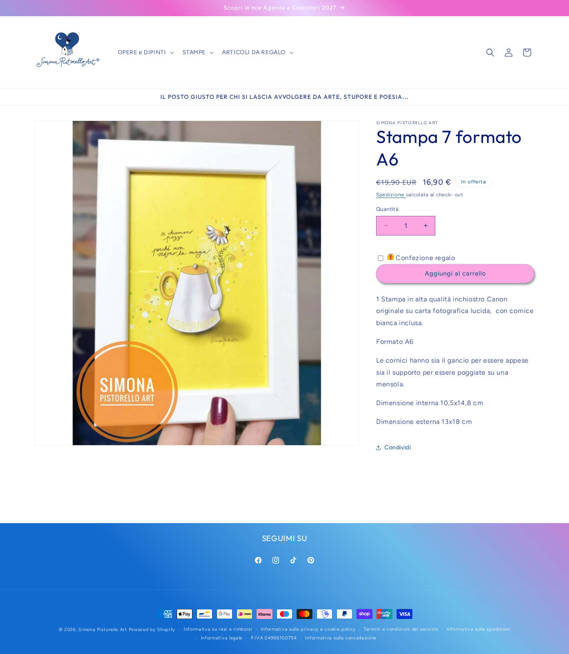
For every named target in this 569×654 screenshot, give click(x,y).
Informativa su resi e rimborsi (218, 629)
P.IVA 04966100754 (274, 638)
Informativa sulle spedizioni (479, 629)
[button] (145, 52)
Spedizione (391, 195)
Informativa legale (222, 638)
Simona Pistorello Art (102, 629)
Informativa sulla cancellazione (341, 638)
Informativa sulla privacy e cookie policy (308, 629)
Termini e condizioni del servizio (401, 629)
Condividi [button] (397, 447)
